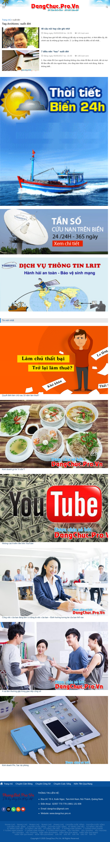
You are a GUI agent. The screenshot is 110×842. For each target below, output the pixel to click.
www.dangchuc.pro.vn (60, 813)
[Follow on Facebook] (3, 809)
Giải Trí (58, 834)
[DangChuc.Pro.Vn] (55, 7)
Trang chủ (6, 20)
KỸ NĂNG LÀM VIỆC (76, 827)
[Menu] (3, 7)
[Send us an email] (8, 809)
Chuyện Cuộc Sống (62, 784)
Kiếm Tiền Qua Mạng (83, 784)
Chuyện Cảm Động (24, 784)
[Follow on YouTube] (23, 809)
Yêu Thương (73, 831)
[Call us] (13, 809)
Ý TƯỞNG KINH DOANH (72, 829)
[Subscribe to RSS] (18, 809)
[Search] (107, 7)
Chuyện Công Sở (43, 784)
